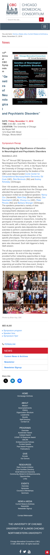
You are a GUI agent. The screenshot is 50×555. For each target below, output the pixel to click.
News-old (22, 34)
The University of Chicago (25, 524)
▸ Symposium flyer (10, 335)
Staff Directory (25, 419)
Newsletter (9, 361)
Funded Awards (25, 444)
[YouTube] (29, 551)
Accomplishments (25, 408)
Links (25, 478)
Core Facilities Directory (25, 469)
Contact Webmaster (25, 515)
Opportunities (25, 476)
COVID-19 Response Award (25, 437)
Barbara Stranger (25, 202)
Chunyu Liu (25, 200)
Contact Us (25, 421)
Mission (25, 405)
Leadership (25, 415)
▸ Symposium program (12, 330)
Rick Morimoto (19, 179)
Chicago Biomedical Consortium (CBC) (25, 541)
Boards (25, 417)
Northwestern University (25, 533)
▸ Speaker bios (8, 333)
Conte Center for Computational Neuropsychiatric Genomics (21, 175)
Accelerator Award (25, 432)
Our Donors (25, 458)
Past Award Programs (25, 446)
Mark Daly (21, 197)
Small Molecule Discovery (25, 472)
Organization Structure (25, 412)
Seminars (25, 493)
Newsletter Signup (13, 367)
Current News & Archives (37, 34)
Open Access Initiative (25, 467)
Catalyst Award (25, 435)
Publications (25, 449)
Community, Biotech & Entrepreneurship (25, 474)
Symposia (25, 488)
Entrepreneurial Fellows (25, 442)
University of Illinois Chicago (25, 528)
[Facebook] (20, 551)
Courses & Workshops (25, 490)
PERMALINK (10, 344)
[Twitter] (24, 551)
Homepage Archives (25, 396)
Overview (25, 430)
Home (15, 34)
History (25, 410)
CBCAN (25, 439)
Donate (25, 456)
